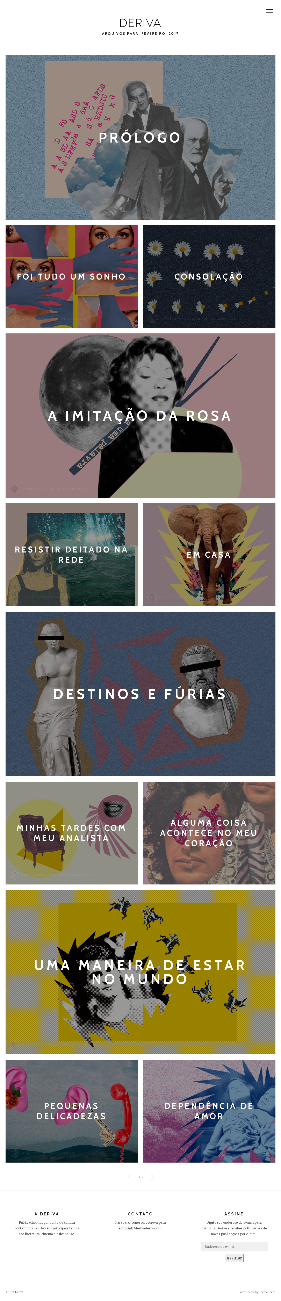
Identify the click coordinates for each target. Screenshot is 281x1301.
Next (129, 1177)
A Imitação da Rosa (140, 416)
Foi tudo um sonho (72, 277)
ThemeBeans (267, 1292)
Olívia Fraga (32, 596)
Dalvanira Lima (171, 1153)
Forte (242, 1292)
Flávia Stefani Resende (177, 318)
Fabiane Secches (34, 210)
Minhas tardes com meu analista (72, 833)
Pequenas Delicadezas (72, 1111)
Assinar (234, 1258)
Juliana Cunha (33, 318)
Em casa (209, 555)
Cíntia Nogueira (35, 767)
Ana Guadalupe (171, 596)
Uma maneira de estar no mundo (140, 972)
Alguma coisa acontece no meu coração (209, 833)
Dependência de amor (209, 1111)
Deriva (19, 1292)
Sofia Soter (31, 1153)
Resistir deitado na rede (72, 554)
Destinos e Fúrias (140, 694)
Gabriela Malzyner (36, 875)
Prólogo (141, 137)
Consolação (209, 277)
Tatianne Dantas (35, 488)
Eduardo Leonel (172, 875)
